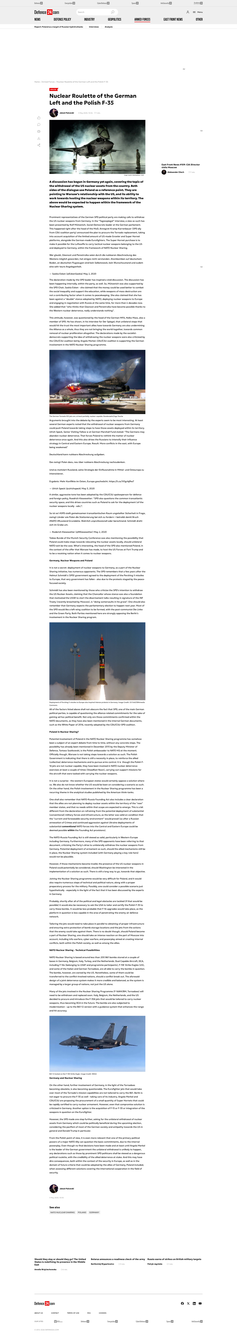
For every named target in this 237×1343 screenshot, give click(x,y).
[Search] (112, 12)
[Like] (38, 117)
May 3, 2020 (88, 488)
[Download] (38, 138)
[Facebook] (182, 1303)
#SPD (62, 513)
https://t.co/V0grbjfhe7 (121, 481)
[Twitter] (188, 1303)
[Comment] (38, 124)
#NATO (53, 521)
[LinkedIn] (194, 1303)
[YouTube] (200, 1303)
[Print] (38, 131)
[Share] (38, 145)
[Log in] (187, 12)
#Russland (62, 521)
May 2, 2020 (89, 273)
